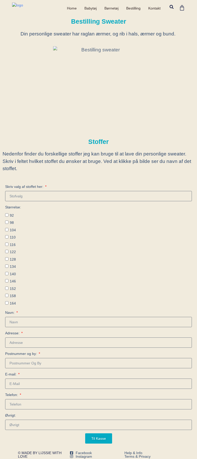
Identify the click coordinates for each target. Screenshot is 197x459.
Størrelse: (13, 207)
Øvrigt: (10, 415)
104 (13, 230)
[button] (172, 7)
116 (13, 245)
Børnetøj (111, 8)
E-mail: (11, 374)
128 (13, 259)
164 (13, 303)
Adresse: (13, 333)
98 (12, 223)
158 (13, 296)
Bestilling (133, 8)
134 (13, 266)
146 (13, 281)
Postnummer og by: (21, 354)
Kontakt (154, 8)
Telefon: (12, 395)
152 (13, 289)
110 (13, 237)
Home (72, 8)
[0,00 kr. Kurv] (182, 8)
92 (12, 215)
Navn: (10, 312)
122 (13, 252)
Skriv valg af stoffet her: (24, 187)
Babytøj (90, 8)
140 (13, 274)
